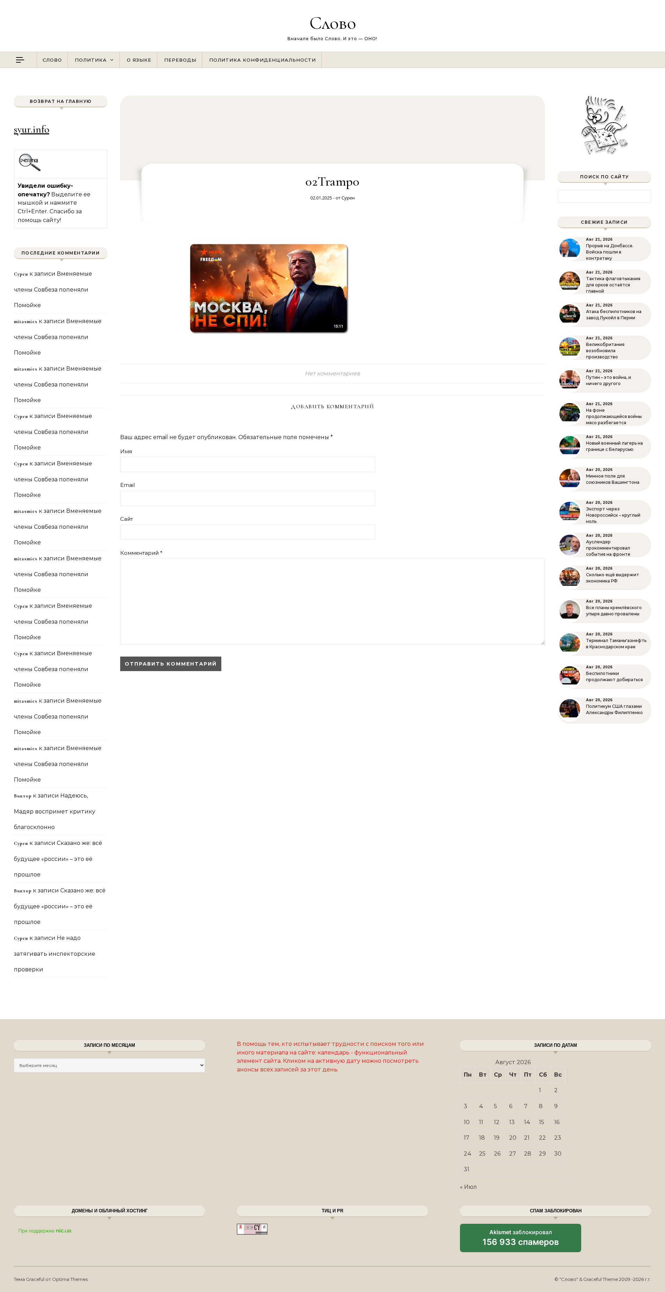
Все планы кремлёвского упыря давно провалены (614, 610)
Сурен (348, 198)
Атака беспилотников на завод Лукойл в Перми (613, 314)
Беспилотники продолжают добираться (614, 676)
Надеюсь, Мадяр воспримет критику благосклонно (54, 811)
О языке (139, 60)
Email (127, 485)
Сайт (126, 519)
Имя (126, 451)
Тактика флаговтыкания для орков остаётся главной (613, 285)
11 (481, 1122)
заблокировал (520, 1240)
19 (496, 1137)
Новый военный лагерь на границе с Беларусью (614, 446)
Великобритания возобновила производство (605, 350)
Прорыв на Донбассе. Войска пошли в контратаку (609, 252)
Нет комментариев (332, 373)
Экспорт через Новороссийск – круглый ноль (613, 515)
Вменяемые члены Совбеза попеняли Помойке (53, 289)
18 (482, 1137)
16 (556, 1122)
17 (466, 1137)
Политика (91, 60)
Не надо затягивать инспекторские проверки (54, 954)
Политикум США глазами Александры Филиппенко (614, 709)
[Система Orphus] (30, 170)
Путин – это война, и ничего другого (608, 380)
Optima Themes (70, 1279)
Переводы (180, 60)
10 (467, 1122)
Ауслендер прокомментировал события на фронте (608, 548)
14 (527, 1122)
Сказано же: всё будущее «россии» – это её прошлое (58, 859)
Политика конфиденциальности (262, 60)
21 (527, 1137)
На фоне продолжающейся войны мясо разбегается (614, 416)
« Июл (468, 1187)
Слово (332, 22)
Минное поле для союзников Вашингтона (612, 479)
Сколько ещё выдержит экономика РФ (612, 577)
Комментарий (141, 553)
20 (512, 1137)
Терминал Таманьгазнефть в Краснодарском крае (616, 643)
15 (541, 1122)
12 (496, 1122)
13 (512, 1122)
